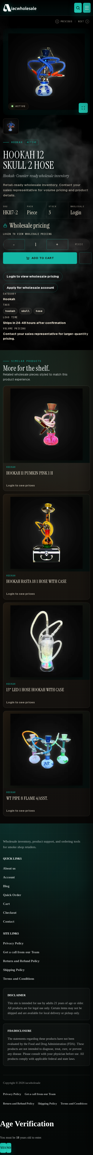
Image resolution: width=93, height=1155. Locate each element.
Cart (6, 904)
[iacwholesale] (45, 7)
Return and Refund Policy (21, 961)
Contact (8, 921)
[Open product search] (78, 8)
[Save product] (85, 258)
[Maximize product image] (83, 108)
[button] (79, 210)
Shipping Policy (14, 970)
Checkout (9, 912)
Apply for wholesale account (30, 288)
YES (3, 1147)
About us (9, 868)
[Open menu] (87, 8)
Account (9, 877)
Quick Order (12, 895)
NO (8, 1147)
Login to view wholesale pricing (33, 276)
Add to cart (43, 258)
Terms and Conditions (18, 978)
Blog (6, 886)
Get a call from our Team (21, 952)
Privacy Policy (13, 943)
